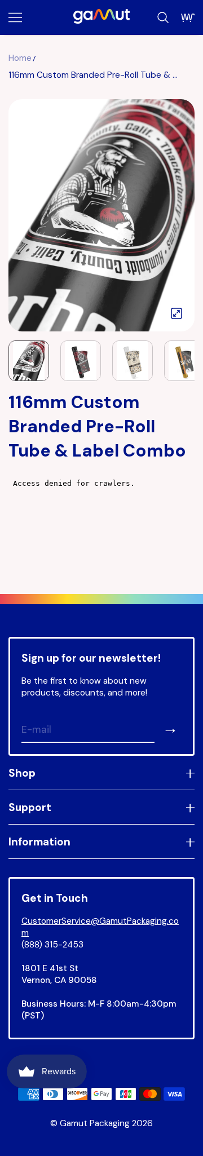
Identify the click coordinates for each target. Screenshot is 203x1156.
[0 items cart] (188, 17)
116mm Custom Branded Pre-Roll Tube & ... (93, 75)
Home (20, 58)
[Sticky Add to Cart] (178, 1128)
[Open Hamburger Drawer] (15, 17)
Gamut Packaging (95, 1123)
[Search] (163, 17)
